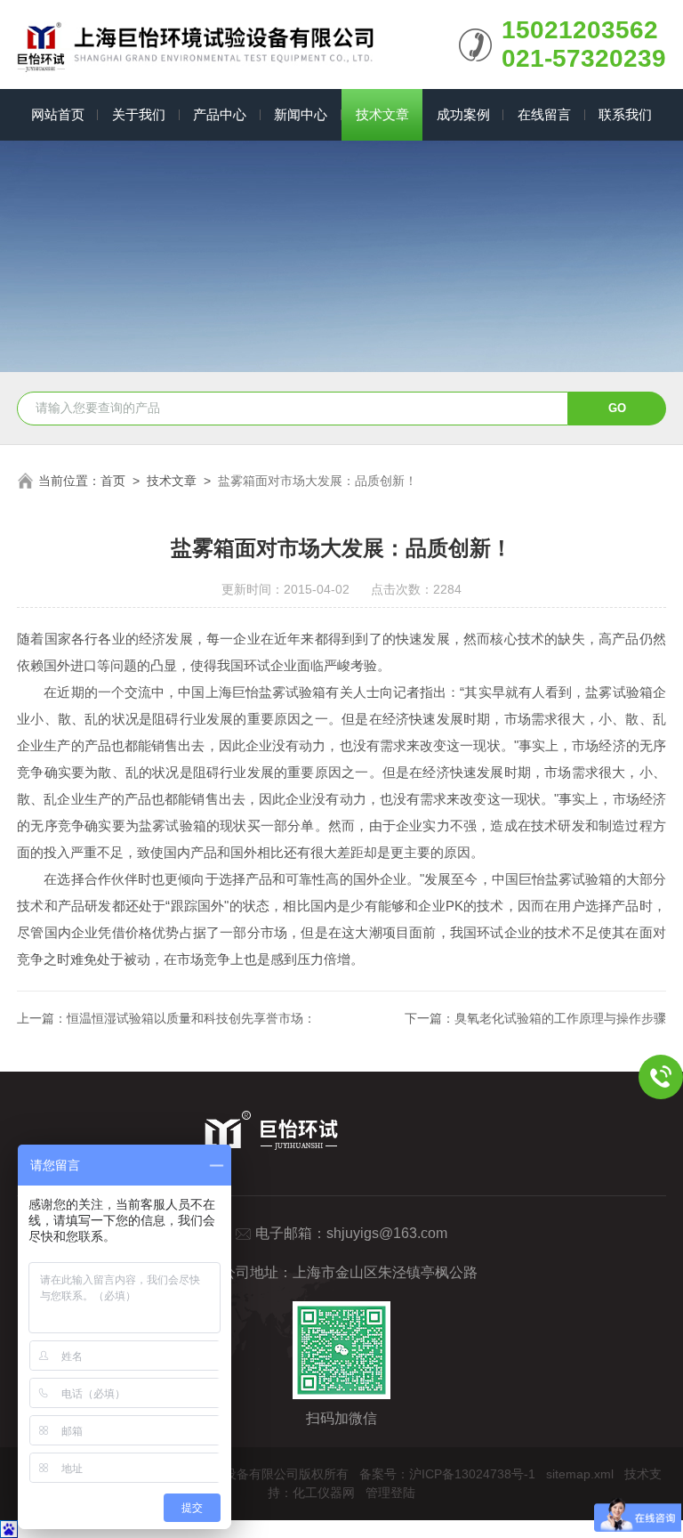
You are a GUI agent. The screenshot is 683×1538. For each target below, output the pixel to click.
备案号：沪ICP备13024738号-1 (447, 1474)
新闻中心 (300, 114)
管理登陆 (390, 1492)
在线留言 (544, 114)
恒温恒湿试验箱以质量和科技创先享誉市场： (191, 1018)
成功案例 (463, 114)
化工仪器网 (324, 1492)
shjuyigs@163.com (386, 1233)
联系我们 (625, 114)
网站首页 (57, 114)
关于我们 (138, 114)
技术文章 (382, 114)
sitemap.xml (580, 1474)
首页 (112, 481)
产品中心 (219, 114)
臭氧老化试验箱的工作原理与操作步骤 (560, 1018)
